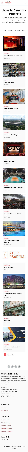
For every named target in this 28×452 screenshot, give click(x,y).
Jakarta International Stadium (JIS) (13, 294)
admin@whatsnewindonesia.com (11, 396)
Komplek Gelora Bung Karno (12, 135)
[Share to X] (12, 366)
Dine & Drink (17, 30)
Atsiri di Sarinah (8, 267)
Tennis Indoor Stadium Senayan (13, 187)
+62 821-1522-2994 (7, 395)
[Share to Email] (19, 366)
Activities (10, 30)
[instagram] (4, 439)
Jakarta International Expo (12, 347)
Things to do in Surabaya (6, 428)
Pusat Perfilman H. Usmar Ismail (13, 56)
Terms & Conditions (5, 410)
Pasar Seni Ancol (9, 82)
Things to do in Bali (5, 419)
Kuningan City (8, 320)
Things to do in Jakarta (6, 425)
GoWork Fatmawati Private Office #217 (9, 389)
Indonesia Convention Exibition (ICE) (13, 214)
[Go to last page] (13, 354)
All (5, 30)
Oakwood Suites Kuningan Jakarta (11, 241)
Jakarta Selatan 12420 (6, 393)
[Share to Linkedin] (15, 366)
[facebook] (2, 439)
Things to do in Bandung (6, 422)
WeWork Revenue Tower (11, 108)
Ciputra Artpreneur (9, 161)
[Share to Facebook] (9, 366)
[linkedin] (7, 439)
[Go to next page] (10, 354)
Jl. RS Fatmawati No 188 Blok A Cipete (9, 391)
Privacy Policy (4, 407)
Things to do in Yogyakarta (6, 431)
